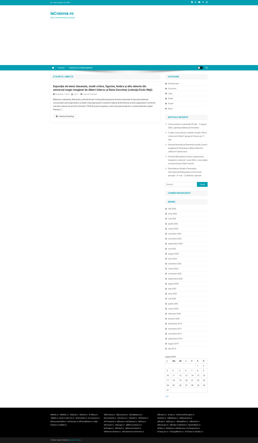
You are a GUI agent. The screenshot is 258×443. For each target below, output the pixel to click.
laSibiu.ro (161, 428)
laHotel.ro (84, 415)
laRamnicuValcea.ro (112, 432)
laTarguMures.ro (177, 432)
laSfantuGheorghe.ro (185, 415)
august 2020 (173, 284)
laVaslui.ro (162, 418)
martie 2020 (173, 309)
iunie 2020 (172, 294)
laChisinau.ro (73, 421)
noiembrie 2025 (174, 234)
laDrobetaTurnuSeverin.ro (133, 432)
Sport (170, 109)
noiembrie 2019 (174, 329)
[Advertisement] (129, 45)
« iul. (167, 396)
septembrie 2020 (175, 279)
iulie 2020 (172, 289)
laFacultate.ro (81, 418)
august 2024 (173, 254)
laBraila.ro (174, 425)
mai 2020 (172, 299)
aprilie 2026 (173, 224)
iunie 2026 (172, 214)
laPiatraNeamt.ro (86, 421)
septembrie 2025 (175, 244)
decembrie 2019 (175, 324)
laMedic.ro (64, 415)
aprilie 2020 (173, 304)
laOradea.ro (109, 428)
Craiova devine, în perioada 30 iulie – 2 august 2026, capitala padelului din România (187, 126)
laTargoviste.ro (193, 428)
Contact (61, 68)
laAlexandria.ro (185, 418)
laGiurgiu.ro (120, 425)
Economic (172, 88)
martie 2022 (173, 269)
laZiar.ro (62, 418)
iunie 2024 (172, 259)
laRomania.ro (109, 415)
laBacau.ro (170, 421)
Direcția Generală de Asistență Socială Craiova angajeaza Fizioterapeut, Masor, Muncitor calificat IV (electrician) (187, 148)
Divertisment (173, 84)
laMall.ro (54, 418)
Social (170, 103)
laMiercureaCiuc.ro (134, 425)
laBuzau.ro (121, 421)
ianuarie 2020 (174, 319)
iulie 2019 (172, 349)
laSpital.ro (74, 415)
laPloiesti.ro (143, 418)
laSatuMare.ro (194, 425)
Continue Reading (66, 116)
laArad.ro (161, 421)
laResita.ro (183, 425)
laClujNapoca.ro (135, 415)
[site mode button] (200, 67)
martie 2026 (173, 229)
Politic (170, 98)
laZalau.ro (199, 432)
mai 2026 (172, 219)
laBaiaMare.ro (182, 421)
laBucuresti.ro (122, 415)
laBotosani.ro (163, 425)
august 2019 (173, 344)
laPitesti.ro (119, 428)
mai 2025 (172, 249)
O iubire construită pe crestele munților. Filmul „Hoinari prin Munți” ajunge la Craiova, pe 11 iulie (187, 136)
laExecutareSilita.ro (58, 421)
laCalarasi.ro (131, 421)
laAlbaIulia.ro (172, 418)
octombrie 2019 (175, 334)
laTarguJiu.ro (163, 432)
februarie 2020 (174, 314)
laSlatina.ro (170, 428)
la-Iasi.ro (171, 415)
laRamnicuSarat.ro (133, 428)
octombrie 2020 (175, 274)
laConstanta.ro (110, 418)
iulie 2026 (172, 209)
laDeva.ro (142, 421)
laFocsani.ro (109, 425)
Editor (76, 94)
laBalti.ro (63, 425)
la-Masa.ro (93, 415)
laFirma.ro (70, 418)
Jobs (170, 93)
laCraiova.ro (62, 13)
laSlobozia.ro (181, 428)
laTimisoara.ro (110, 421)
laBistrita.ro (194, 421)
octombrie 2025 (175, 239)
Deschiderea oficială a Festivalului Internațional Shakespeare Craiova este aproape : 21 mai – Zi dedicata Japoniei (185, 172)
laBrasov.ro (162, 415)
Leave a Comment (90, 94)
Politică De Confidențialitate (80, 68)
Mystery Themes (75, 440)
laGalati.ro (133, 418)
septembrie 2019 (175, 339)
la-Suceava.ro (94, 418)
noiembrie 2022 (174, 264)
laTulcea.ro (190, 432)
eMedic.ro (54, 415)
